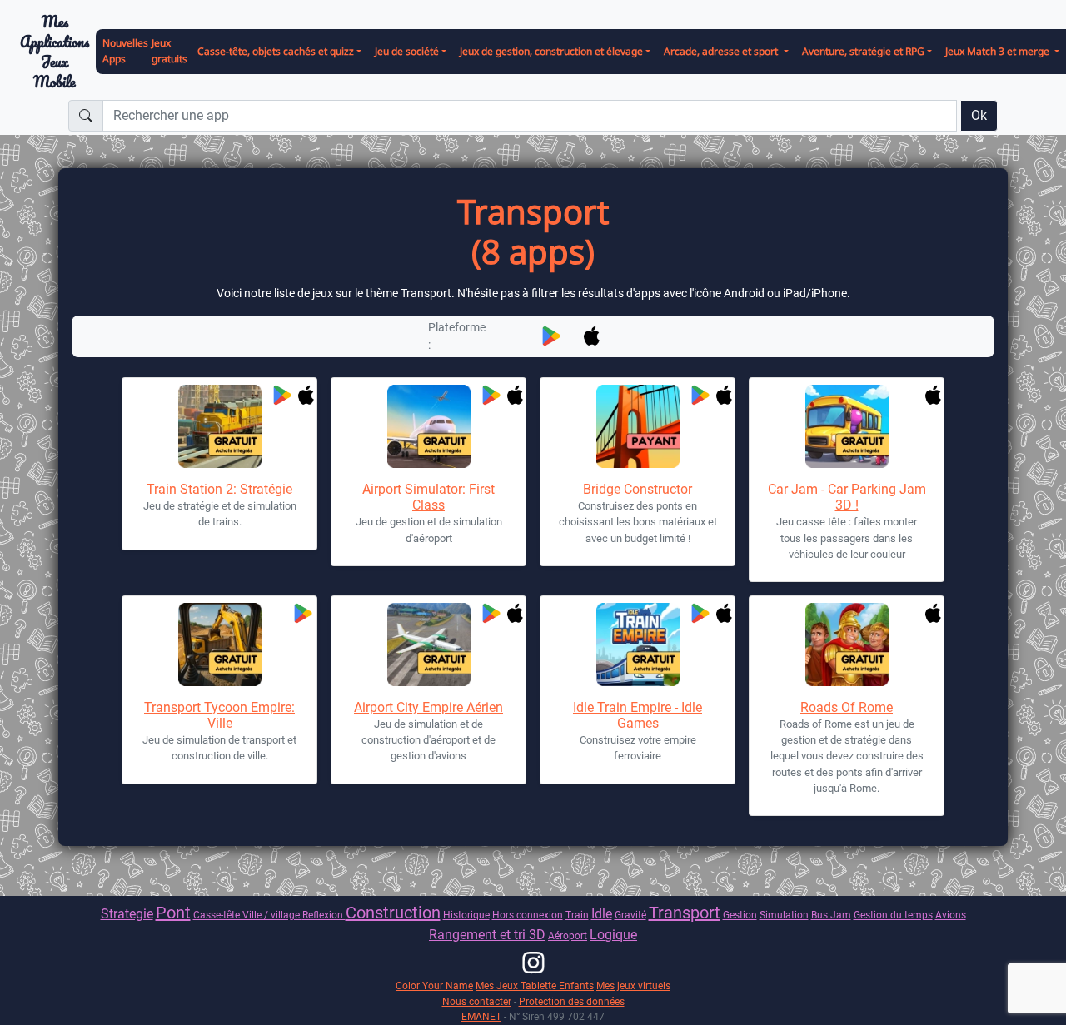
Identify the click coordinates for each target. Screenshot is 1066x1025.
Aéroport (567, 935)
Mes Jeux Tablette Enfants (535, 985)
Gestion (740, 914)
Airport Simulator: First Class (428, 497)
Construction (393, 913)
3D (537, 935)
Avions (950, 914)
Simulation (784, 914)
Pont (173, 913)
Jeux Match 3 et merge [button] (998, 51)
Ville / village (272, 914)
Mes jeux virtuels (633, 985)
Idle (601, 914)
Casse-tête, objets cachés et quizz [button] (275, 51)
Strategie (127, 914)
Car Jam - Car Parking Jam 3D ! (847, 497)
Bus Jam (831, 914)
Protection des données (572, 1001)
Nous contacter (476, 1001)
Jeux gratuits (169, 51)
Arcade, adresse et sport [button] (722, 51)
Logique (613, 935)
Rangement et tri (479, 935)
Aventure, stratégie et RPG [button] (863, 51)
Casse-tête (217, 914)
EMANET (481, 1016)
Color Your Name (434, 985)
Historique (466, 914)
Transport (684, 913)
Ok (979, 115)
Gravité (630, 914)
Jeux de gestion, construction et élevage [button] (551, 51)
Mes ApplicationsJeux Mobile (54, 52)
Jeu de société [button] (407, 51)
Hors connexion (527, 914)
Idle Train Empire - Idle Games (637, 715)
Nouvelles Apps (125, 51)
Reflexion (324, 914)
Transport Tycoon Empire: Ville (219, 715)
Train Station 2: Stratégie (219, 489)
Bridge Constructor (637, 489)
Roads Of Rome (846, 707)
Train (577, 914)
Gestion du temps (893, 914)
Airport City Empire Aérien (428, 707)
